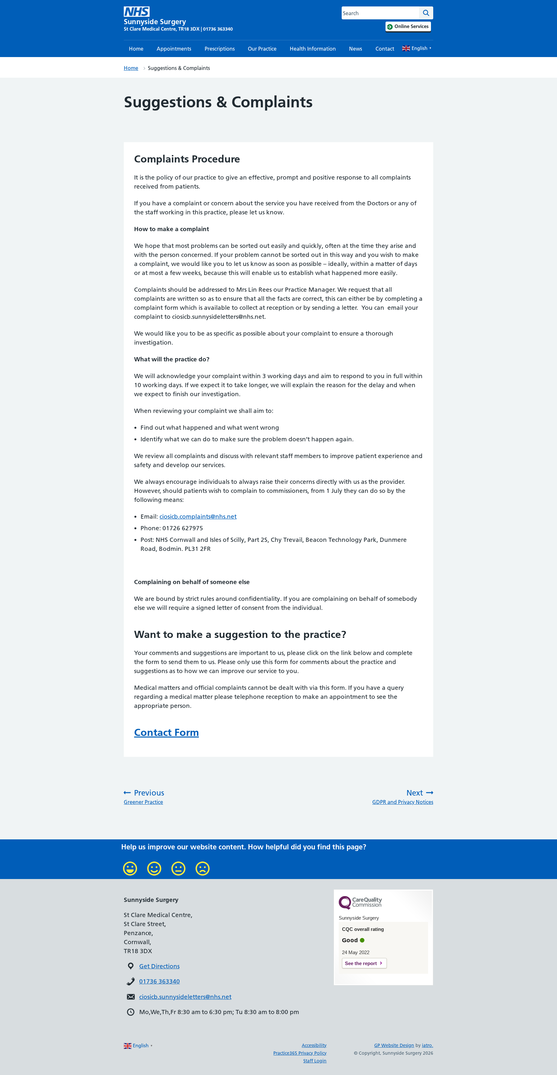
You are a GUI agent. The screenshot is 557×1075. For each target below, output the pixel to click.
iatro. (427, 1045)
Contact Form (166, 732)
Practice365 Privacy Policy (300, 1053)
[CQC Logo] (360, 908)
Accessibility (314, 1045)
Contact (385, 48)
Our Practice (262, 48)
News (355, 48)
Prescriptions (220, 48)
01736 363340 (159, 981)
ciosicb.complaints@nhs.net (198, 516)
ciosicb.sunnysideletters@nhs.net (185, 997)
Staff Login (315, 1061)
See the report (361, 963)
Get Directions (159, 966)
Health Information (313, 48)
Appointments (174, 48)
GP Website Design (394, 1045)
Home (136, 48)
